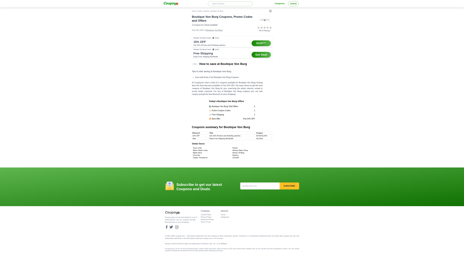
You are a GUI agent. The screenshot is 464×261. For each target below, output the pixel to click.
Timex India (197, 148)
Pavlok (235, 148)
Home (194, 11)
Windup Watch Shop (240, 150)
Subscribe (289, 186)
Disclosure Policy (207, 219)
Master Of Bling (238, 153)
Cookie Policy (206, 215)
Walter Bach (197, 153)
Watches (207, 11)
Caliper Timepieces (200, 158)
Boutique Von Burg (214, 30)
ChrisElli (235, 158)
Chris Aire (196, 155)
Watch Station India (200, 150)
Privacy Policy (206, 217)
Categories (280, 4)
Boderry (235, 155)
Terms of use (206, 222)
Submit (293, 4)
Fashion (200, 11)
